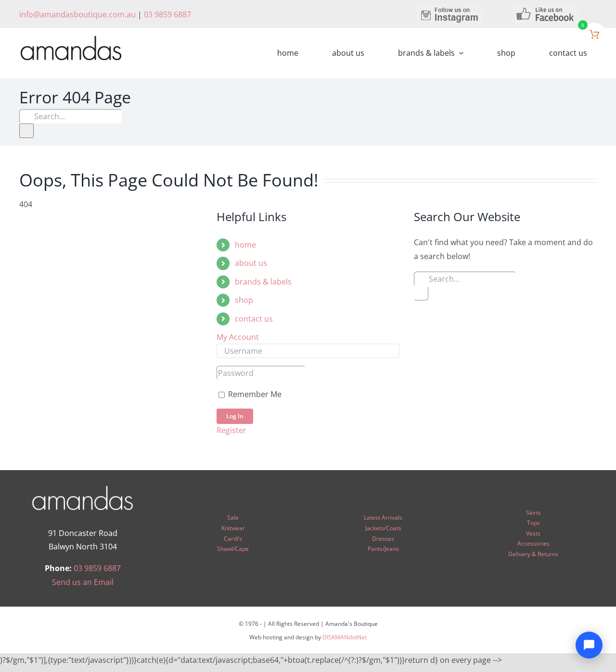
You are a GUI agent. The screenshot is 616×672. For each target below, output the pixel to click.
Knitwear (233, 528)
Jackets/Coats (383, 528)
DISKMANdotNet (344, 637)
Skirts (533, 513)
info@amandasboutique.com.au (77, 14)
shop (244, 300)
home (245, 244)
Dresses (383, 539)
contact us (254, 318)
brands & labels (263, 281)
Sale (233, 517)
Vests (533, 533)
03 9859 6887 (167, 14)
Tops (533, 523)
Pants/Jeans (383, 549)
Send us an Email (83, 582)
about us (251, 263)
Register (231, 430)
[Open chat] (589, 645)
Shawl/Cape (233, 549)
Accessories (533, 543)
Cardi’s (233, 539)
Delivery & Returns (533, 554)
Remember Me (254, 394)
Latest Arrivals (383, 517)
